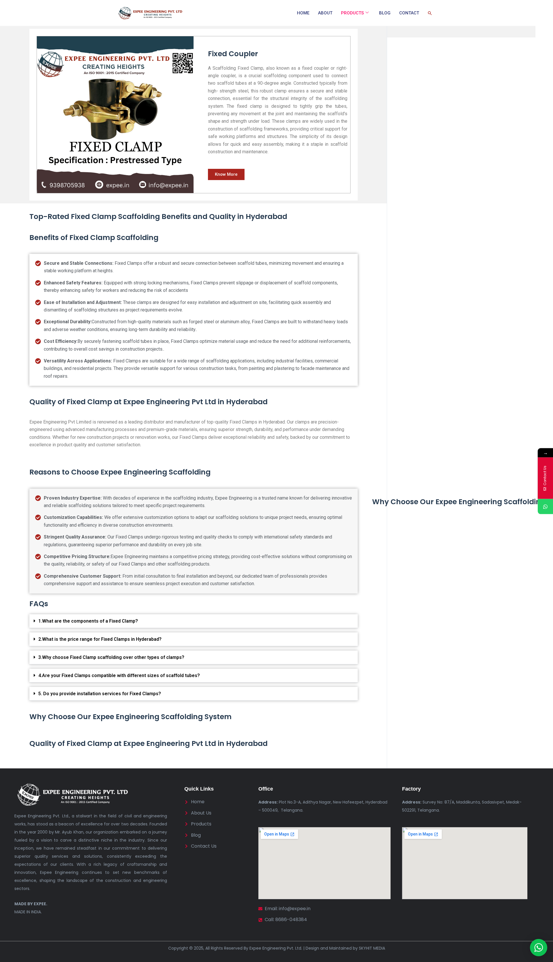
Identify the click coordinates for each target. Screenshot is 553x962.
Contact (409, 13)
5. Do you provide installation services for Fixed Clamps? (99, 693)
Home (303, 13)
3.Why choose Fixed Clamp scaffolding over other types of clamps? (111, 657)
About (325, 13)
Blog (385, 13)
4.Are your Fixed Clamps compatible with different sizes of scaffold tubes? (119, 675)
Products (352, 13)
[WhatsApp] (545, 506)
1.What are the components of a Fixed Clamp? (88, 621)
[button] (429, 13)
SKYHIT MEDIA (372, 948)
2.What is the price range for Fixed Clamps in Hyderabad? (100, 639)
